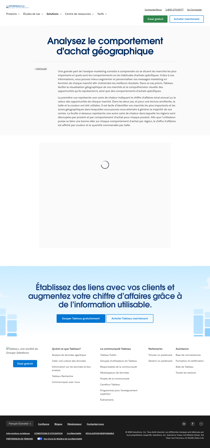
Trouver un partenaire (160, 354)
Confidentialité (74, 433)
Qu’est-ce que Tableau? (66, 349)
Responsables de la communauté (118, 366)
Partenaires (155, 349)
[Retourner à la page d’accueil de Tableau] (18, 8)
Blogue (58, 424)
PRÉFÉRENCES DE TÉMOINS (19, 438)
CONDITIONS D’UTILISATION (48, 433)
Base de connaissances (188, 354)
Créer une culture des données (69, 360)
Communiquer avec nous (66, 382)
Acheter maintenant (187, 19)
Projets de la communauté (114, 378)
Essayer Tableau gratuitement (81, 318)
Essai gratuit (155, 19)
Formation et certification (190, 360)
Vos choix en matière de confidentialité (63, 438)
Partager (41, 68)
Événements (107, 399)
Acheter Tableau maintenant (130, 318)
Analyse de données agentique (69, 354)
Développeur (74, 424)
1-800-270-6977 (174, 9)
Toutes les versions (186, 372)
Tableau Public (108, 354)
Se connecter (194, 9)
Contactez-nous (153, 9)
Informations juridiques (18, 433)
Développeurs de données (114, 372)
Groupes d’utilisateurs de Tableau (118, 360)
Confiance (43, 424)
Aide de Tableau (184, 366)
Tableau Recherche (62, 376)
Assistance (182, 349)
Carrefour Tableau (110, 384)
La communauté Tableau (115, 349)
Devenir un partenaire (160, 360)
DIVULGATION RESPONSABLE (100, 433)
